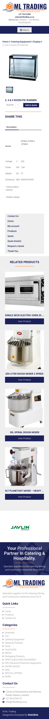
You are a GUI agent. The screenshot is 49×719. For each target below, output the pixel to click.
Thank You (13, 251)
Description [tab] (11, 127)
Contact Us (13, 216)
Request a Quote (16, 246)
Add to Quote (31, 105)
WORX (8, 676)
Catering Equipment (21, 41)
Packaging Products (15, 656)
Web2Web (33, 715)
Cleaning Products (14, 642)
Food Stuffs (10, 649)
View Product (24, 321)
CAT (7, 636)
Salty (7, 669)
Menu (26, 30)
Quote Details (14, 241)
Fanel (7, 646)
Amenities (10, 632)
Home (6, 41)
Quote (11, 236)
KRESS (8, 653)
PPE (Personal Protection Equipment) (23, 663)
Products (12, 231)
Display (37, 41)
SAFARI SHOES (12, 666)
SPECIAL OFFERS (13, 673)
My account (13, 226)
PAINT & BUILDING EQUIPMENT (20, 659)
